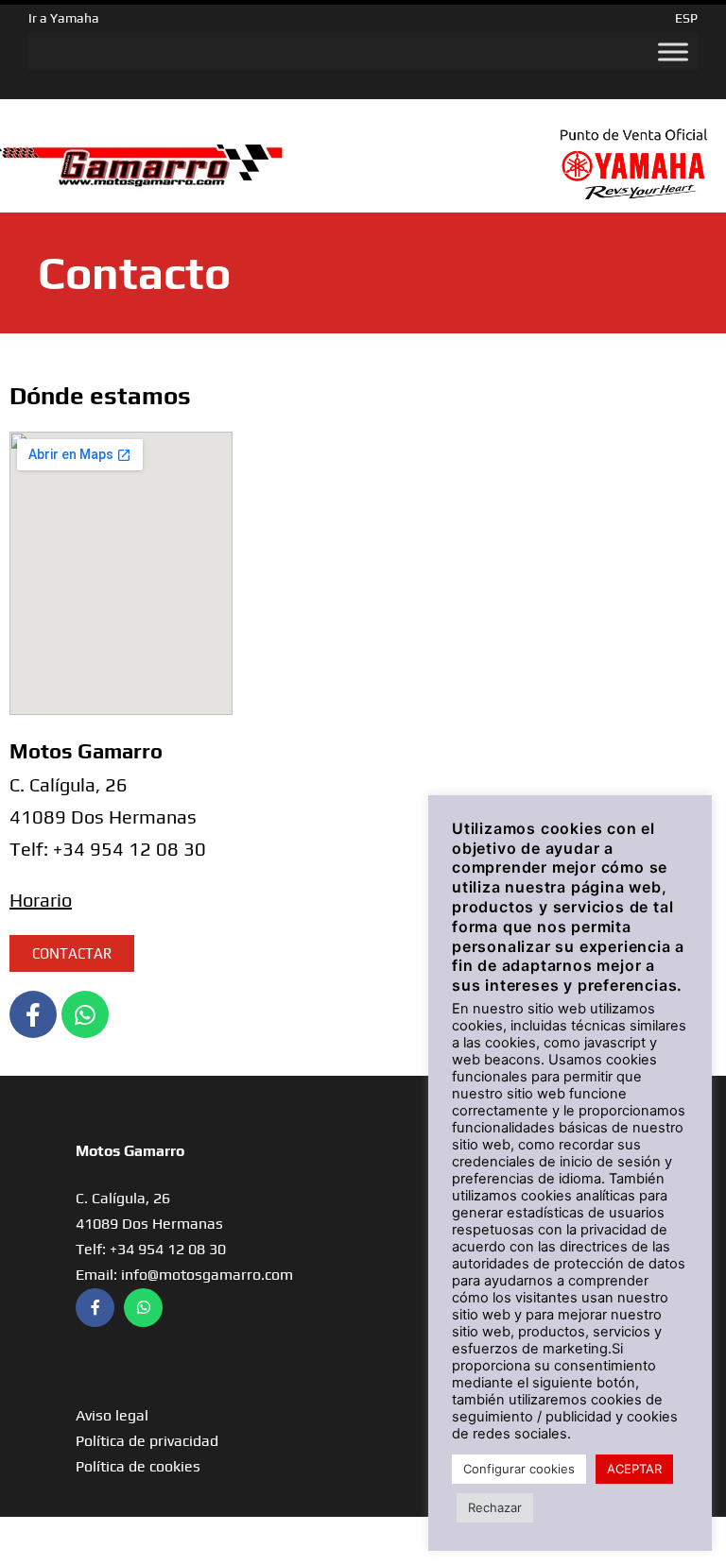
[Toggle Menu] (673, 52)
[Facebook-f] (33, 1014)
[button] (71, 953)
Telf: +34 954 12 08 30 (151, 1249)
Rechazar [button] (495, 1507)
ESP (686, 18)
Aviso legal (112, 1415)
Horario (40, 899)
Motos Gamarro (130, 1151)
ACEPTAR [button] (634, 1468)
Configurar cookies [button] (519, 1468)
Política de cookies (138, 1466)
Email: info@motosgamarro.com (184, 1275)
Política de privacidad (147, 1441)
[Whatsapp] (85, 1014)
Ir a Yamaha (63, 18)
